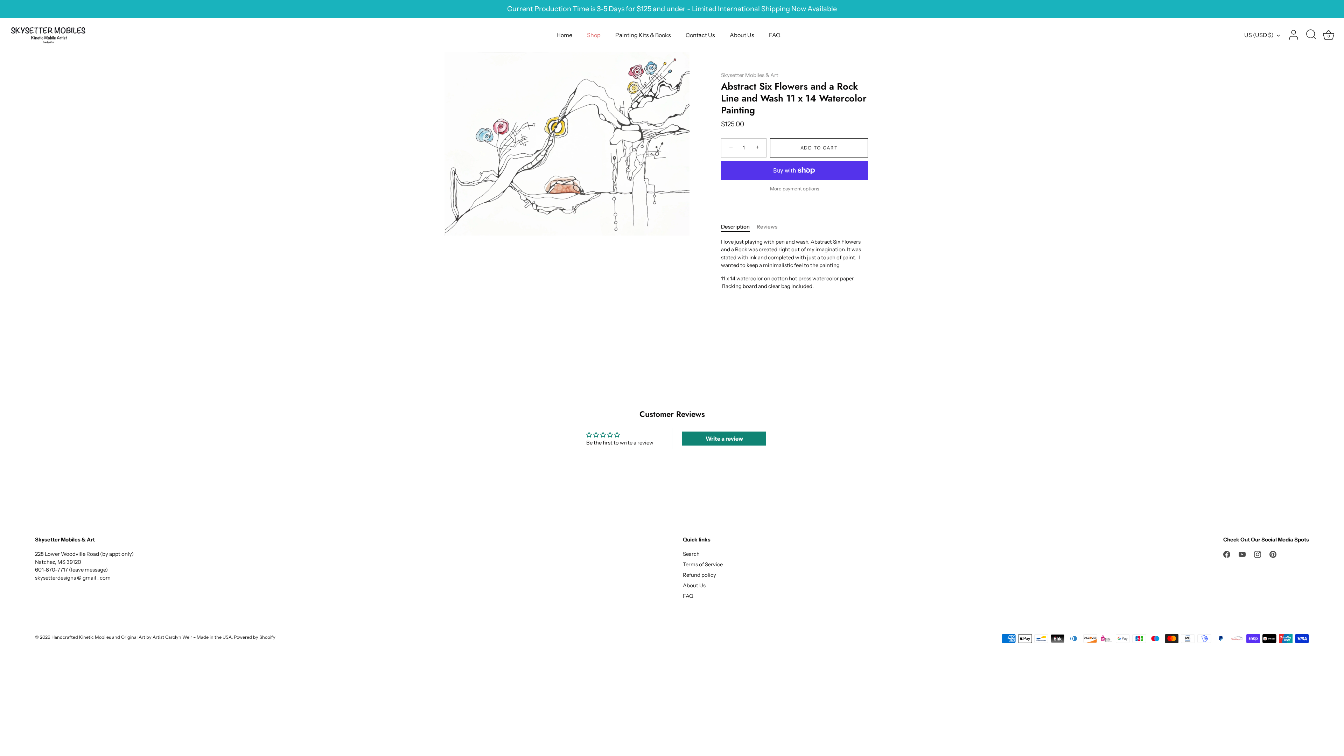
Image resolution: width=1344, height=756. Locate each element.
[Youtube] (1242, 554)
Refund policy (699, 575)
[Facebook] (1226, 554)
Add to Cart (819, 147)
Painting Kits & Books (643, 34)
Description (735, 226)
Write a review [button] (724, 438)
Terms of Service (703, 564)
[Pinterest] (1272, 554)
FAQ (774, 34)
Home (564, 34)
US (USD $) (1259, 34)
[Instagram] (1257, 554)
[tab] (739, 227)
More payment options (794, 188)
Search (691, 554)
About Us (742, 34)
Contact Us (700, 34)
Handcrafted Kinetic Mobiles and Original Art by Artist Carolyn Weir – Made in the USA (141, 637)
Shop (594, 34)
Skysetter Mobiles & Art (749, 75)
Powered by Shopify (254, 637)
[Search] (1311, 35)
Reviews (767, 226)
